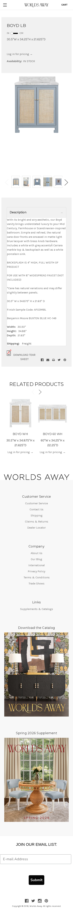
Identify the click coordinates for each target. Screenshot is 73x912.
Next (66, 182)
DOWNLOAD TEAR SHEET (24, 357)
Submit (36, 880)
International (36, 565)
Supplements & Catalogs (36, 609)
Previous (6, 182)
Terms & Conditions (37, 577)
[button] (36, 212)
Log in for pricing (20, 54)
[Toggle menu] (5, 5)
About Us (36, 553)
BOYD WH (20, 434)
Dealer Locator (36, 527)
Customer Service (36, 503)
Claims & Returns (36, 521)
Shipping (37, 515)
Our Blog (36, 559)
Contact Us (36, 509)
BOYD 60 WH (53, 434)
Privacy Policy (36, 571)
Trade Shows (36, 583)
